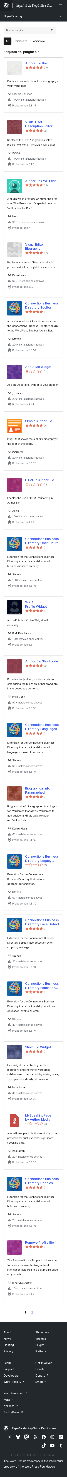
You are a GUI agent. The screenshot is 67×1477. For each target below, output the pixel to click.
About (7, 1332)
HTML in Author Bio (39, 480)
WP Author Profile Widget (36, 604)
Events (39, 1369)
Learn (7, 1363)
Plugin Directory (13, 16)
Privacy (8, 1351)
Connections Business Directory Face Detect (42, 922)
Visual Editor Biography (34, 246)
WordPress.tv (14, 1382)
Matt (9, 1399)
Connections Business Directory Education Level (42, 986)
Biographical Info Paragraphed (37, 790)
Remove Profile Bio (39, 1242)
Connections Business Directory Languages (42, 727)
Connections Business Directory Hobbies (42, 1181)
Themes (40, 1338)
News (7, 1338)
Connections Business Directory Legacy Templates (42, 859)
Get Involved (44, 1363)
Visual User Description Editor (39, 124)
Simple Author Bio (38, 421)
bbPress (11, 1406)
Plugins (39, 1345)
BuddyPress (13, 1412)
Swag (40, 1382)
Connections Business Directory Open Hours (42, 541)
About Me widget (38, 367)
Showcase (42, 1332)
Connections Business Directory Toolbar (42, 305)
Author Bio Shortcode (41, 661)
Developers (11, 1375)
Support (9, 1369)
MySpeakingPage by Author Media (38, 1117)
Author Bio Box (36, 63)
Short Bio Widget (38, 1047)
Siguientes (40, 1312)
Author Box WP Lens (40, 181)
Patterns (41, 1351)
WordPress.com (16, 1393)
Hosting (9, 1345)
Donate (42, 1375)
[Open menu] (61, 5)
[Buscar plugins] (52, 30)
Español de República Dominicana (34, 1428)
